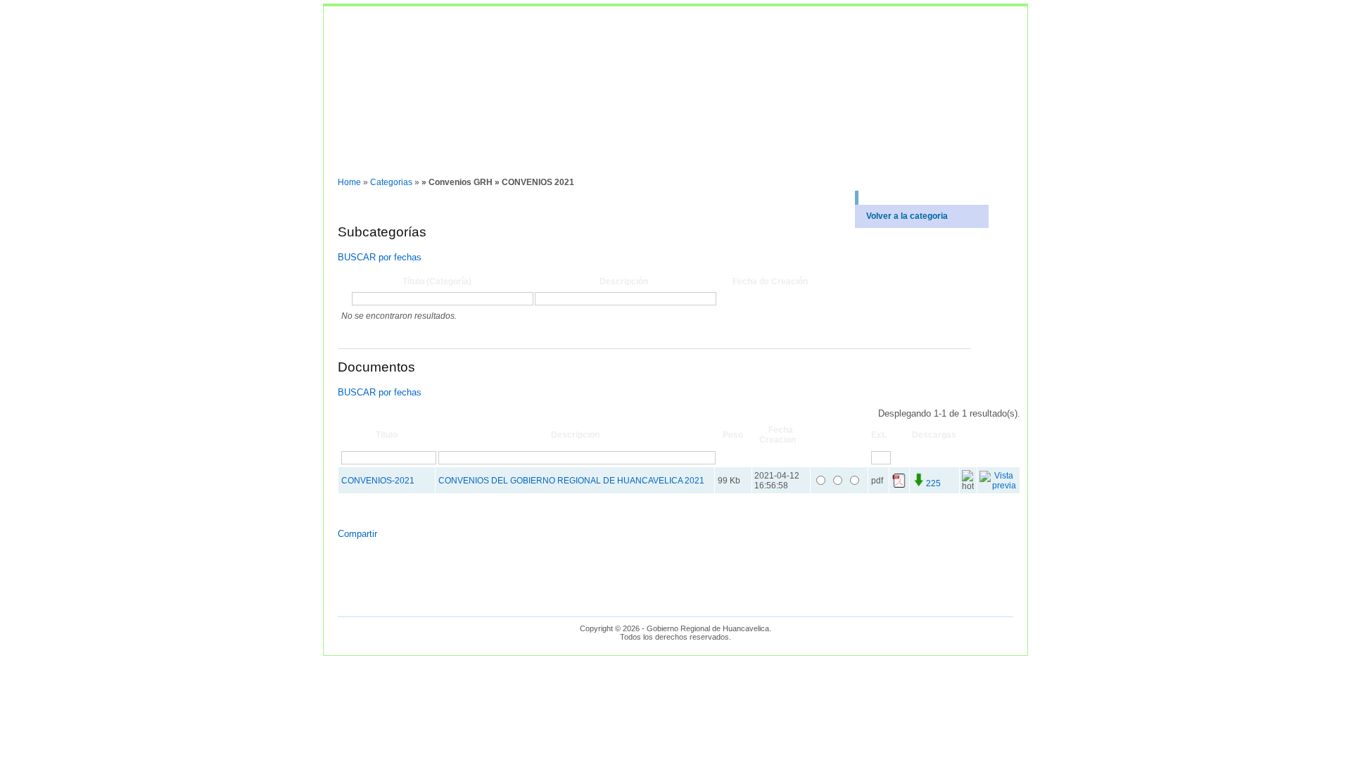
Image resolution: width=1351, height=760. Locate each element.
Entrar (444, 161)
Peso (733, 435)
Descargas (934, 435)
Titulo (387, 435)
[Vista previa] (998, 485)
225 (933, 483)
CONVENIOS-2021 (377, 481)
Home (349, 182)
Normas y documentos (375, 161)
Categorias (391, 182)
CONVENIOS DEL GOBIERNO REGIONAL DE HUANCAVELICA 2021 (571, 481)
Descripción (624, 281)
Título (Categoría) (436, 281)
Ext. (879, 435)
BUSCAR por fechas (379, 257)
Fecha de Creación (770, 281)
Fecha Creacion (777, 435)
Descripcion (575, 435)
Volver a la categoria (907, 216)
